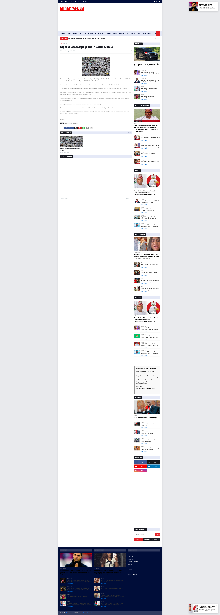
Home (61, 1)
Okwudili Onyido (141, 373)
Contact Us (73, 1)
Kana (70, 123)
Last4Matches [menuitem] (135, 33)
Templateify (70, 613)
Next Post (128, 198)
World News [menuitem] (147, 33)
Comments (155, 539)
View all (129, 132)
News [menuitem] (63, 33)
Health (79, 1)
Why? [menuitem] (115, 33)
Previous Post (65, 198)
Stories (85, 1)
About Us (130, 556)
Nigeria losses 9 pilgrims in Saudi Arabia (70, 149)
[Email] (87, 128)
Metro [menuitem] (90, 33)
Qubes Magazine (150, 368)
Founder (130, 564)
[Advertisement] (128, 17)
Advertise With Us (133, 562)
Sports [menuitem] (108, 33)
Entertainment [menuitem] (73, 33)
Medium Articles (132, 574)
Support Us (131, 572)
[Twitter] (76, 128)
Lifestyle (130, 567)
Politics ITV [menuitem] (99, 33)
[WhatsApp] (83, 128)
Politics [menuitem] (83, 33)
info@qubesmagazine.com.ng (145, 388)
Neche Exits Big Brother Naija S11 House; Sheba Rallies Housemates (88, 38)
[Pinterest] (80, 128)
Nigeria (75, 123)
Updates (138, 539)
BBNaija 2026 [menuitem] (123, 33)
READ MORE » (144, 75)
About (66, 1)
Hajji (66, 43)
